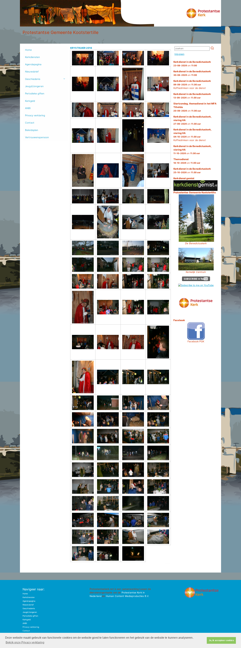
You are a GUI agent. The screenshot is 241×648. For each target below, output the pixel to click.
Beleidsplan (31, 130)
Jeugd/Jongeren (34, 86)
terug (166, 563)
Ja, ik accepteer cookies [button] (221, 640)
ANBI (28, 108)
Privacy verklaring (35, 115)
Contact (29, 122)
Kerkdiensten (32, 57)
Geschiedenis (32, 79)
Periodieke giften (34, 93)
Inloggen (179, 54)
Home (28, 49)
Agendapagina (33, 64)
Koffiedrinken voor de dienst (192, 84)
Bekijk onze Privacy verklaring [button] (25, 642)
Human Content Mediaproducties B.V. (127, 596)
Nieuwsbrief (32, 71)
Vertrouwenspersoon (37, 137)
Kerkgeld (30, 100)
